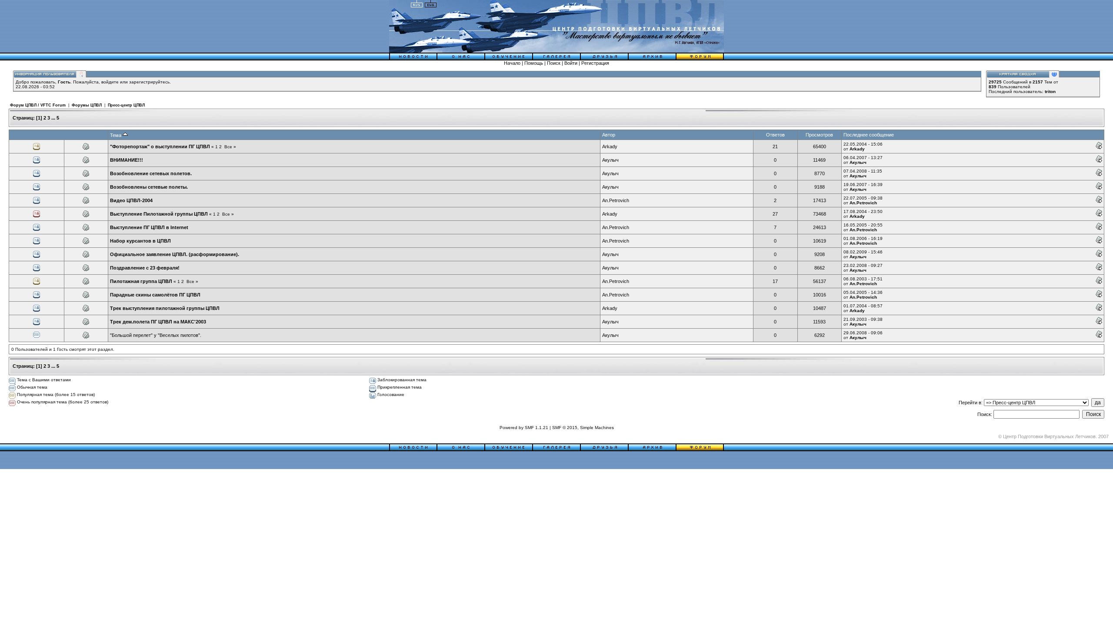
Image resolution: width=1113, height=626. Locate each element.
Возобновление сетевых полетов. (151, 173)
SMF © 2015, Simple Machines (583, 427)
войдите (110, 82)
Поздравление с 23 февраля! (145, 267)
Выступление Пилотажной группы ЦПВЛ (159, 213)
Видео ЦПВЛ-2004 (131, 200)
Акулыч (610, 160)
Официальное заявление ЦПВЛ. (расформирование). (174, 254)
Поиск (553, 63)
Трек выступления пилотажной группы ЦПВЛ (165, 308)
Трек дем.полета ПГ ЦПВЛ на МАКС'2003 (158, 321)
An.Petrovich (615, 200)
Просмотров (819, 134)
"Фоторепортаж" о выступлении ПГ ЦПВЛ (160, 146)
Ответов (775, 134)
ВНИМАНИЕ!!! (126, 160)
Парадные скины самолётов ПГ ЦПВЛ (155, 294)
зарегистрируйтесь (149, 82)
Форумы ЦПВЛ (87, 105)
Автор (608, 134)
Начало (512, 63)
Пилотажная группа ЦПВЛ (141, 281)
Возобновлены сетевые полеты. (149, 187)
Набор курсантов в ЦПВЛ (140, 240)
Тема (116, 135)
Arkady (609, 146)
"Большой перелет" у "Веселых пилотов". (155, 335)
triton (1050, 91)
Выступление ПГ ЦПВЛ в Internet (149, 227)
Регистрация (595, 63)
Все (228, 146)
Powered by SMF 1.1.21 (524, 427)
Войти (570, 63)
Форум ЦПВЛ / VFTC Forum (38, 105)
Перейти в (970, 402)
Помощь (533, 63)
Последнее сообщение (868, 134)
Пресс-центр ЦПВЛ (126, 105)
